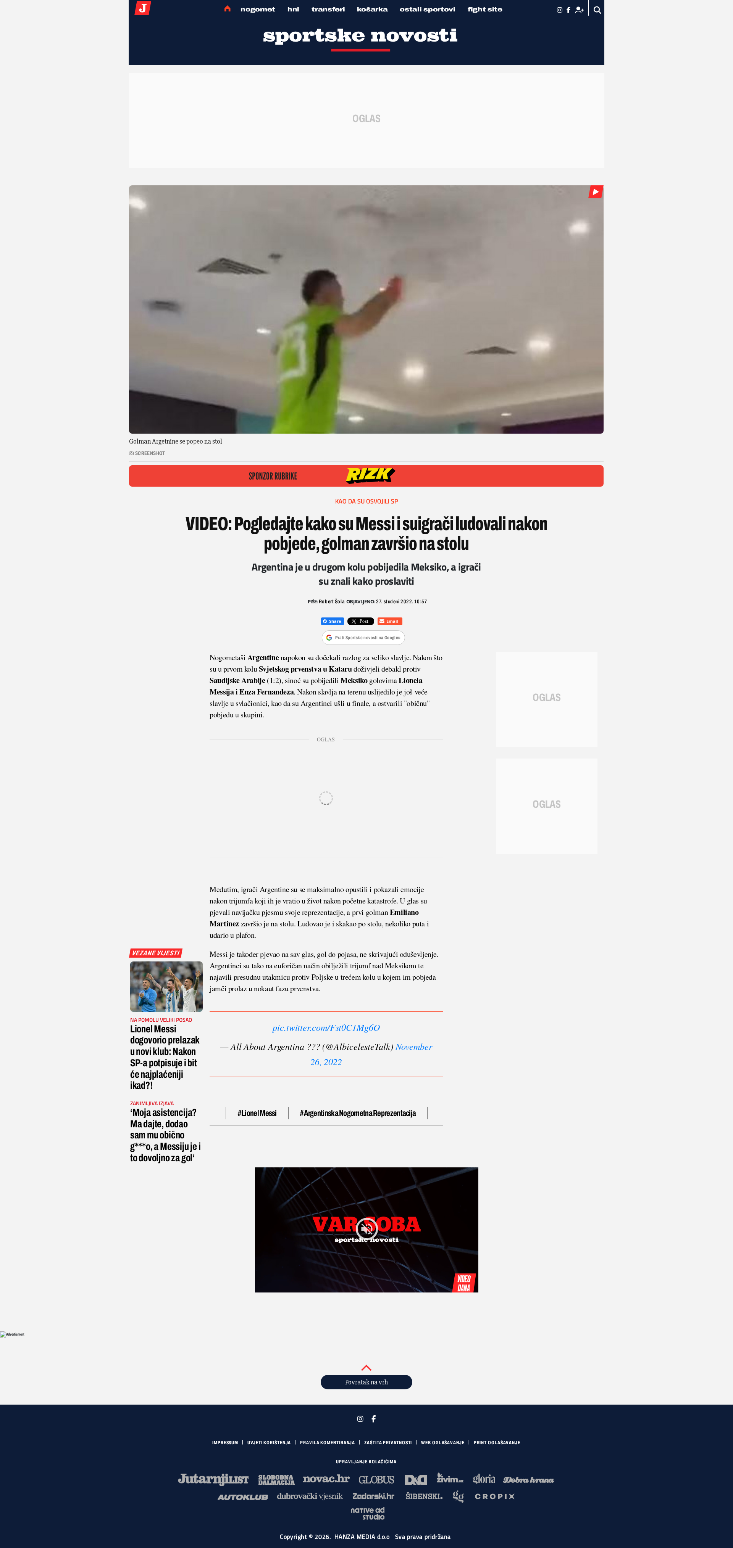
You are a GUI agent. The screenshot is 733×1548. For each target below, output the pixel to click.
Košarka (372, 9)
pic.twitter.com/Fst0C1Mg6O (326, 1027)
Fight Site (485, 9)
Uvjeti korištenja (269, 1442)
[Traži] (598, 10)
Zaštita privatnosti (388, 1442)
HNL (293, 9)
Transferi (328, 9)
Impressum (225, 1442)
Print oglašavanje (497, 1442)
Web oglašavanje (443, 1442)
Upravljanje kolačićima (366, 1461)
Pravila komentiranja (327, 1442)
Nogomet (258, 9)
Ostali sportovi (427, 9)
